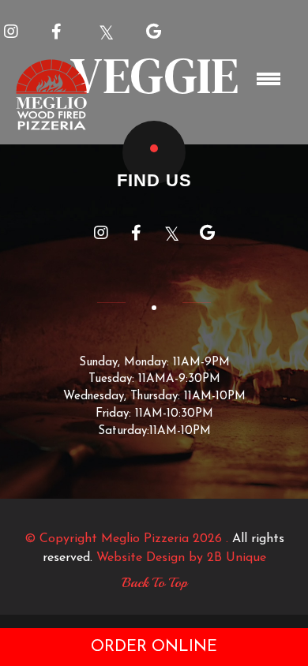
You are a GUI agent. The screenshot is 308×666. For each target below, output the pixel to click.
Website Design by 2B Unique (181, 558)
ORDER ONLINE (154, 647)
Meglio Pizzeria (145, 539)
